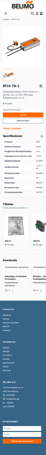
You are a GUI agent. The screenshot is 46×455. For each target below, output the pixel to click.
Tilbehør (6, 128)
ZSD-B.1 (8, 241)
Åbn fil (7, 290)
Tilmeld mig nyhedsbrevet (22, 441)
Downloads (16, 128)
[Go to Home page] (23, 5)
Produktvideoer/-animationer (17, 267)
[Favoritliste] (40, 86)
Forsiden (6, 19)
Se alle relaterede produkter (14, 208)
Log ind (23, 115)
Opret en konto (23, 121)
